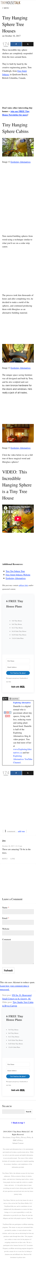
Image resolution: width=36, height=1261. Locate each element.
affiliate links (23, 585)
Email (5, 918)
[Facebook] (5, 712)
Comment (6, 939)
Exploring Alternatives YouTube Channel (22, 759)
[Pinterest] (6, 716)
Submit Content (18, 1143)
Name (5, 907)
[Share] (16, 44)
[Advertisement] (18, 212)
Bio (6, 699)
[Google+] (7, 712)
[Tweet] (28, 44)
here (24, 1257)
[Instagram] (10, 712)
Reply (5, 858)
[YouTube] (9, 716)
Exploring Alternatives (21, 161)
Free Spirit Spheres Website (18, 574)
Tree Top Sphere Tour (15, 571)
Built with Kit (18, 687)
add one (21, 831)
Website (5, 928)
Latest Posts (15, 699)
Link (12, 858)
